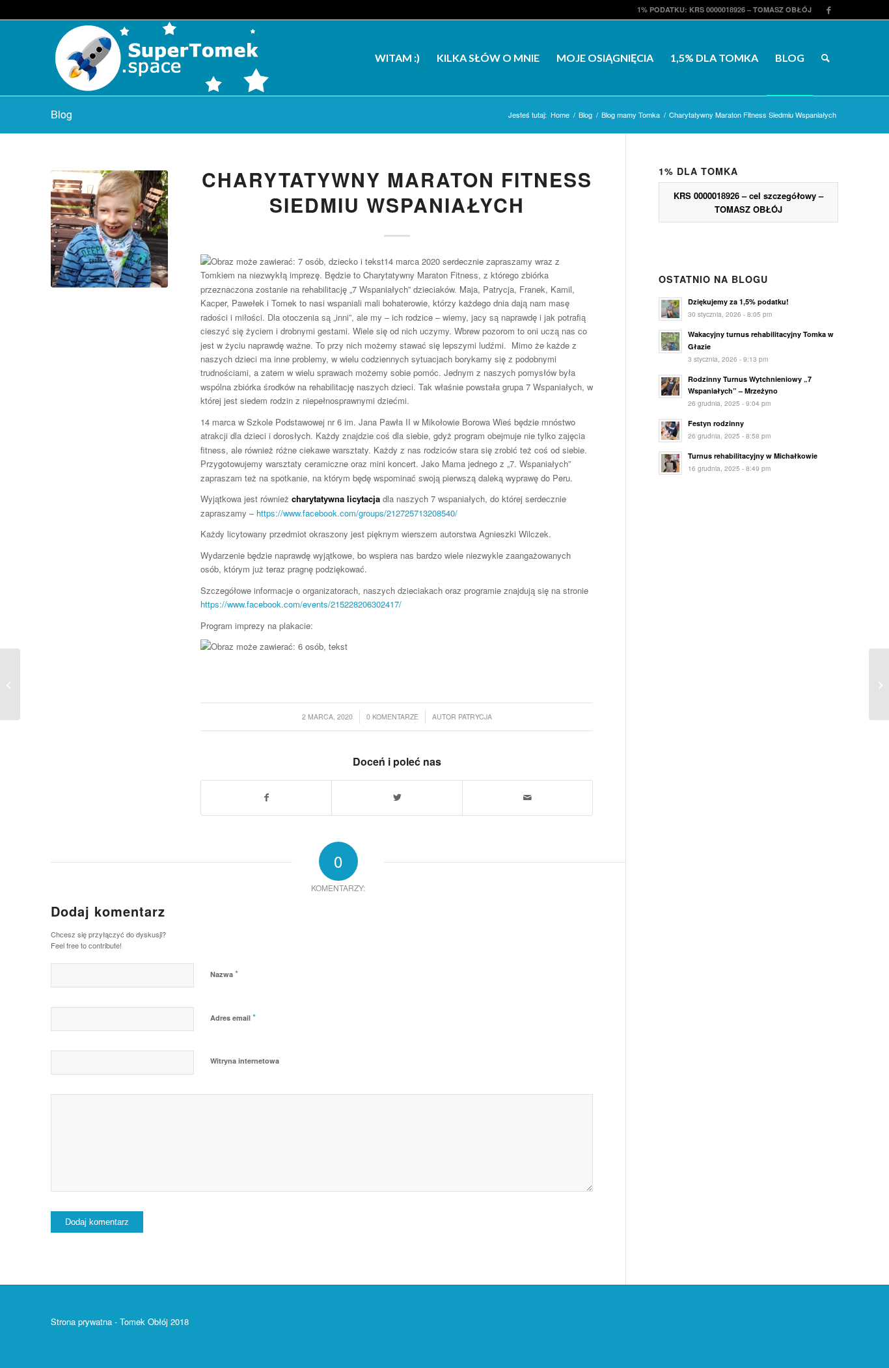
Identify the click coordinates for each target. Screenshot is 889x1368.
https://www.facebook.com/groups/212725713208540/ (357, 513)
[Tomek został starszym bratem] (10, 684)
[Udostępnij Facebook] (266, 797)
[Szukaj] (825, 58)
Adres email (233, 1017)
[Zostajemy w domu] (879, 684)
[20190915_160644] (109, 229)
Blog (61, 114)
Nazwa (224, 973)
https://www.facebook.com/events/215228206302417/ (301, 604)
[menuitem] (397, 58)
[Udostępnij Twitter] (396, 797)
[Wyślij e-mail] (527, 797)
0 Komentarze (392, 716)
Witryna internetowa (244, 1061)
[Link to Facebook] (828, 10)
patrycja (475, 716)
